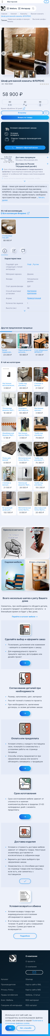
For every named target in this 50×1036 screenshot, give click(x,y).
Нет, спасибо (25, 1028)
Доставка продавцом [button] (27, 158)
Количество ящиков (14, 303)
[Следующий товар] (49, 28)
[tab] (4, 251)
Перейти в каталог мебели (23, 617)
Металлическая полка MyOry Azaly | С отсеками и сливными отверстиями (24, 459)
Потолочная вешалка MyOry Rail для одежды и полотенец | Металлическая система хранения (8, 409)
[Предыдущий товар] (1, 28)
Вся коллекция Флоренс (14, 213)
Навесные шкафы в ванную (19, 19)
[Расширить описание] (25, 181)
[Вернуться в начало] (3, 8)
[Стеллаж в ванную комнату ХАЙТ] (41, 374)
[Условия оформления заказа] (7, 129)
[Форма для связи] (34, 972)
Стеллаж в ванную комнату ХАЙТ (40, 384)
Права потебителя (9, 995)
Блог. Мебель (7, 1000)
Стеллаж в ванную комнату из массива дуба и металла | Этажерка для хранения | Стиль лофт (8, 484)
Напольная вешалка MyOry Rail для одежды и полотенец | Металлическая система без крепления (24, 484)
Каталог (4, 979)
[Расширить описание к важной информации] (25, 311)
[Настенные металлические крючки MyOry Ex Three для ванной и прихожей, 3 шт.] (9, 374)
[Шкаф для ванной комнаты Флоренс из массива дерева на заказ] (25, 51)
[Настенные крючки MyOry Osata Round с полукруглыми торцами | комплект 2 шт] (25, 424)
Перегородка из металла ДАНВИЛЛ (24, 351)
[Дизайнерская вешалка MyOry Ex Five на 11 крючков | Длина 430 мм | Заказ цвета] (9, 424)
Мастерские (12, 2)
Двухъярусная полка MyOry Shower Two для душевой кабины (40, 509)
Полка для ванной (6, 459)
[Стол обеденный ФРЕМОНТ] (41, 341)
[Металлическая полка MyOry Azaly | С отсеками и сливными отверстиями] (25, 449)
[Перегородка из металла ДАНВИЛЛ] (25, 341)
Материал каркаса (13, 274)
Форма (9, 298)
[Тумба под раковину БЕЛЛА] (25, 374)
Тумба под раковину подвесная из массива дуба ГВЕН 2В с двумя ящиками (40, 434)
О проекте (30, 961)
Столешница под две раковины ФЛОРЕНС (7, 237)
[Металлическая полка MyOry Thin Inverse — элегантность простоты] (25, 498)
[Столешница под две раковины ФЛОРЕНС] (8, 227)
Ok (10, 1028)
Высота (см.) (11, 308)
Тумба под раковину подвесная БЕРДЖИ (38, 484)
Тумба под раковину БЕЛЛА (22, 384)
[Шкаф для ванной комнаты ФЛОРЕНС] (24, 74)
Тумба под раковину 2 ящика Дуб (38, 459)
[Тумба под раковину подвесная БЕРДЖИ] (41, 474)
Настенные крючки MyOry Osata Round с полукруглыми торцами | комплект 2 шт (24, 434)
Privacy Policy (7, 990)
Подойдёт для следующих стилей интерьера (14, 266)
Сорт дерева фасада (14, 286)
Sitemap (29, 979)
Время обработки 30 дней (11, 109)
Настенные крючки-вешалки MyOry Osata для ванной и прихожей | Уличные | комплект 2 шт (40, 409)
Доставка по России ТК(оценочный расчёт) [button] (26, 165)
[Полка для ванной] (9, 449)
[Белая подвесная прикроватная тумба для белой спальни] (8, 341)
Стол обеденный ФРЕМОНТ (41, 351)
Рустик (36, 264)
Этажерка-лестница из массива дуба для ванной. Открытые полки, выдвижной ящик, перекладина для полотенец (24, 409)
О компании (31, 966)
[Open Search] (34, 8)
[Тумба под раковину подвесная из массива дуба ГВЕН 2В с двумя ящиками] (41, 424)
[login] (46, 1)
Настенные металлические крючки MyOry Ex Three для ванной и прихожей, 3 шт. (8, 384)
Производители (8, 984)
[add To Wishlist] (46, 113)
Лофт (29, 264)
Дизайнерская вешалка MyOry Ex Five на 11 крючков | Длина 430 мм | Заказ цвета (8, 434)
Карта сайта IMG (33, 990)
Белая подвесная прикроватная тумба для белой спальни (8, 351)
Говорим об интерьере (11, 1005)
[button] (3, 1)
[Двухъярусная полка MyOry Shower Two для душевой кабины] (41, 498)
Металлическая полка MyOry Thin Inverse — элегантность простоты (24, 509)
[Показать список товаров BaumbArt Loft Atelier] (7, 139)
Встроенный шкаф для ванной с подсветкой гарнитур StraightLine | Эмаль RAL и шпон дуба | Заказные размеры (7, 509)
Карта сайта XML (33, 984)
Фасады (9, 279)
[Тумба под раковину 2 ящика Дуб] (41, 449)
